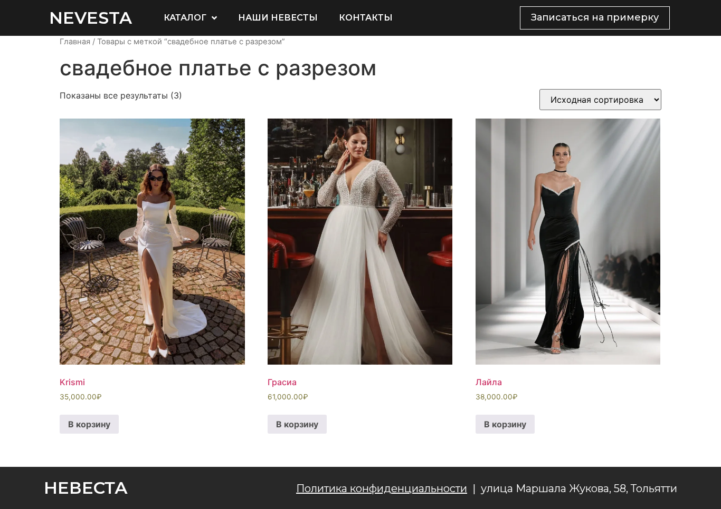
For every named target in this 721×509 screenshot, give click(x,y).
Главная (75, 41)
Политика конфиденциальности (381, 488)
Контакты (366, 18)
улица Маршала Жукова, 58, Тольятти (579, 488)
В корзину (89, 424)
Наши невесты (278, 18)
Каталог (185, 18)
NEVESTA (90, 17)
